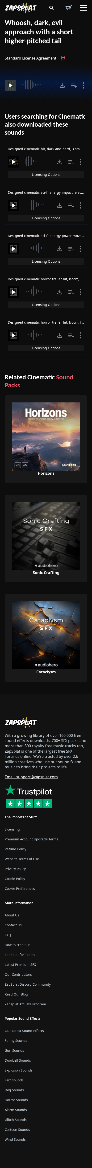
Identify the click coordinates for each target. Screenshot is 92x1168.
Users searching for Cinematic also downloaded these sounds (45, 125)
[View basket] (68, 7)
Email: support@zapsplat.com (31, 776)
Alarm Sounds (16, 1110)
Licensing (12, 829)
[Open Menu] (83, 8)
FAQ (8, 935)
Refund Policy (15, 849)
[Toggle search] (51, 8)
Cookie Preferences (20, 888)
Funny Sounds (16, 1040)
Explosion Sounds (19, 1070)
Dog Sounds (14, 1090)
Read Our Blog (16, 994)
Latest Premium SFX (20, 964)
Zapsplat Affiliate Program (25, 1004)
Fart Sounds (14, 1080)
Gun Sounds (14, 1050)
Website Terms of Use (22, 859)
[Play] (10, 85)
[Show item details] (83, 85)
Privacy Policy (15, 869)
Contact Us (13, 925)
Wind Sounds (15, 1139)
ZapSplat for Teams (20, 954)
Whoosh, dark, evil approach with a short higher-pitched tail (39, 32)
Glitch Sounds (16, 1119)
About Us (12, 915)
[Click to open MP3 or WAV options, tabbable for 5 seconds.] (62, 85)
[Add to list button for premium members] (73, 85)
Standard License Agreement (30, 58)
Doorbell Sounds (18, 1060)
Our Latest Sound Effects (24, 1030)
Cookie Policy (15, 878)
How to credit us (17, 945)
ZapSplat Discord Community (28, 984)
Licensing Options (46, 174)
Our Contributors (18, 974)
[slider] (37, 85)
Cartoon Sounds (17, 1129)
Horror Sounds (16, 1100)
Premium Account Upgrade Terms (31, 839)
